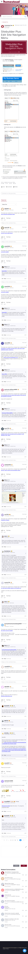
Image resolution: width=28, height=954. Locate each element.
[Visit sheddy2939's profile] (2, 465)
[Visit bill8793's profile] (3, 721)
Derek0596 (4, 270)
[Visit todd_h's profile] (3, 537)
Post (24, 865)
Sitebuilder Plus (5, 22)
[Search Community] (25, 17)
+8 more (17, 801)
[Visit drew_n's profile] (3, 267)
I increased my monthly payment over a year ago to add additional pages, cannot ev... (14, 348)
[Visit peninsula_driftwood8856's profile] (2, 390)
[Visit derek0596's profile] (2, 246)
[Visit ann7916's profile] (2, 515)
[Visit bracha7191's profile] (2, 583)
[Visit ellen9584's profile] (2, 687)
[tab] (4, 200)
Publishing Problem (5, 520)
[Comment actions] (26, 211)
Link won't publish (5, 251)
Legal (4, 948)
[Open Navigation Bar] (2, 1)
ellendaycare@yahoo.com (6, 696)
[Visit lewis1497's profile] (2, 228)
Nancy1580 (4, 373)
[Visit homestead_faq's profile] (2, 26)
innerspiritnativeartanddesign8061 (9, 649)
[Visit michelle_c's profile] (3, 733)
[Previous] (4, 840)
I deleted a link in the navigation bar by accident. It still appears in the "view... (14, 434)
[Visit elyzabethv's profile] (3, 706)
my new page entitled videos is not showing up (11, 588)
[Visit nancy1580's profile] (2, 343)
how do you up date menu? (7, 233)
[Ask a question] (24, 950)
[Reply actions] (25, 269)
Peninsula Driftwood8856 (7, 412)
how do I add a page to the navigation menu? (10, 470)
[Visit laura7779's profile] (2, 428)
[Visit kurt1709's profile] (2, 878)
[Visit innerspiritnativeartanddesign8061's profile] (2, 625)
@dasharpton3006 (6, 805)
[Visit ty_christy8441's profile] (2, 895)
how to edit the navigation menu (8, 214)
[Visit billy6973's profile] (2, 209)
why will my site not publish (7, 630)
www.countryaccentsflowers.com (11, 357)
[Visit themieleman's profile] (3, 552)
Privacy (7, 948)
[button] (2, 183)
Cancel (16, 865)
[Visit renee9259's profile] (2, 667)
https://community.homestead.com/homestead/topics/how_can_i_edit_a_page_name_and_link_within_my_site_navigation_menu (14, 750)
